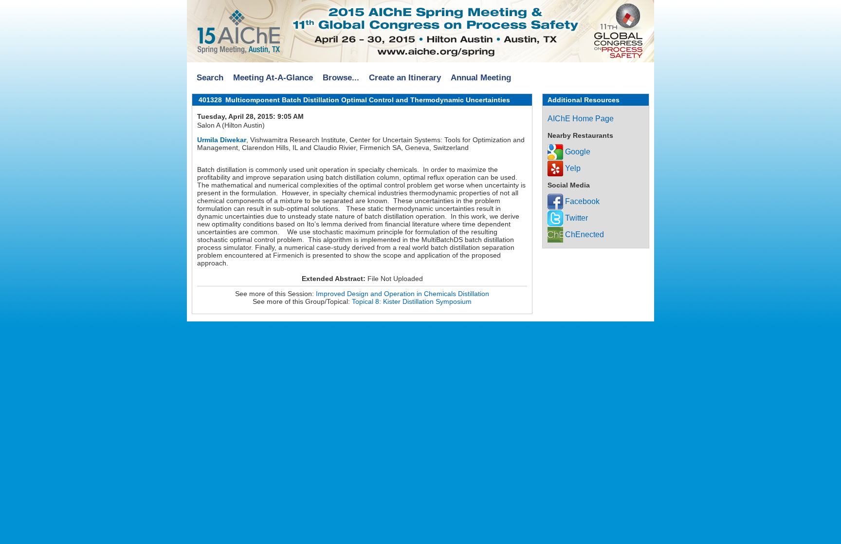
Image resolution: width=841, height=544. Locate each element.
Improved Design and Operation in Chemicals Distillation (402, 294)
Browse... (341, 77)
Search (210, 77)
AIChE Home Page (581, 118)
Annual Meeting (481, 77)
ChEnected (583, 234)
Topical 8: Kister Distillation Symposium (412, 301)
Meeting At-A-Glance (273, 77)
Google (576, 152)
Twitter (575, 218)
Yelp (572, 168)
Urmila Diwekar (221, 140)
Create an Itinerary (405, 77)
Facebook (581, 201)
